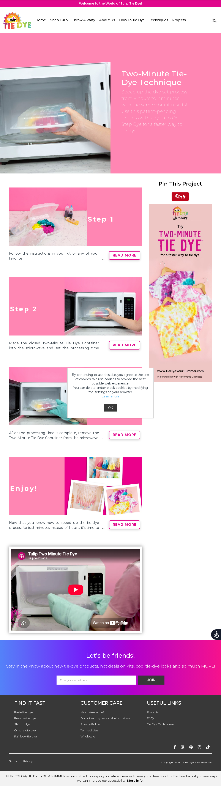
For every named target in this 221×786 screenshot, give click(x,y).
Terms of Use (89, 730)
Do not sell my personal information (105, 718)
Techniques (158, 20)
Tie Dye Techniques (160, 724)
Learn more (110, 396)
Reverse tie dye (25, 718)
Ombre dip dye (25, 730)
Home (40, 20)
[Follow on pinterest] (191, 747)
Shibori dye (22, 724)
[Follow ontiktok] (208, 747)
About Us (107, 20)
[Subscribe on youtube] (182, 747)
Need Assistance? (92, 712)
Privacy (28, 761)
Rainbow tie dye (25, 736)
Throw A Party (83, 20)
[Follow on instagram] (199, 747)
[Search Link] (214, 20)
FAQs (150, 718)
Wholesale (88, 736)
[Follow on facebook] (175, 747)
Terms (13, 761)
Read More (124, 255)
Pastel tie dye (23, 712)
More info (135, 781)
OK (110, 408)
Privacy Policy (90, 724)
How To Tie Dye (132, 20)
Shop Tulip (59, 20)
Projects (179, 20)
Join (151, 680)
